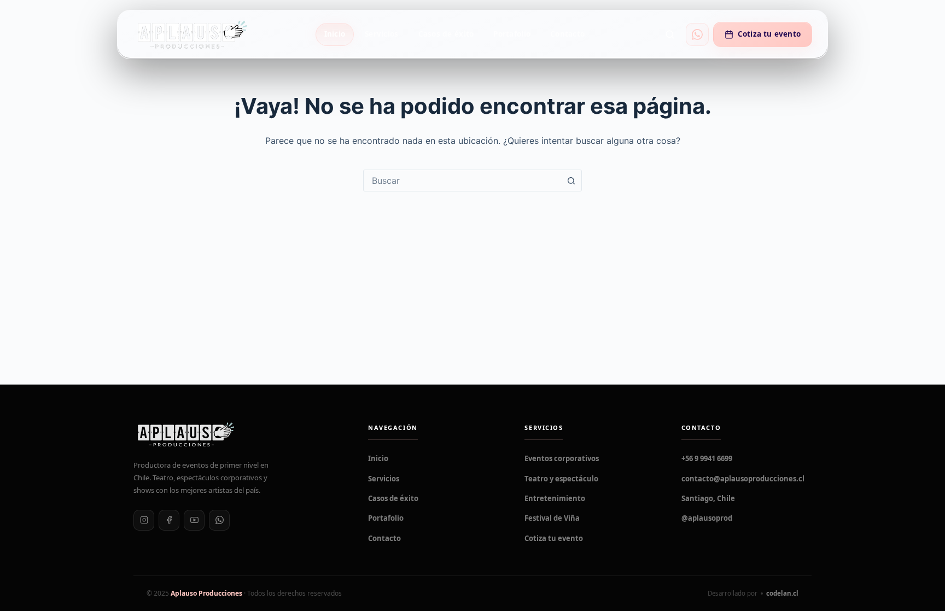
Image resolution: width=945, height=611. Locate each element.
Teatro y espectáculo (561, 479)
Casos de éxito (446, 34)
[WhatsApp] (219, 520)
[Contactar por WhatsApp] (697, 34)
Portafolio (511, 34)
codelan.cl (782, 593)
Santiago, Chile (708, 498)
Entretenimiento (554, 498)
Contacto (567, 34)
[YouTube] (194, 520)
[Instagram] (143, 520)
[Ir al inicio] (237, 434)
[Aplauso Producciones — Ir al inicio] (191, 34)
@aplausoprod (706, 518)
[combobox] (462, 180)
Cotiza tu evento (769, 34)
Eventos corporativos (561, 458)
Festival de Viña (552, 518)
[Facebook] (169, 520)
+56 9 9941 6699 (706, 458)
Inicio (335, 34)
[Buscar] (669, 34)
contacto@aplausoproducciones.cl (742, 479)
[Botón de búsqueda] (571, 180)
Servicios (381, 34)
